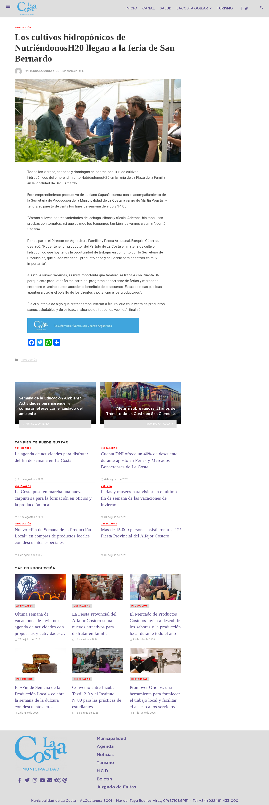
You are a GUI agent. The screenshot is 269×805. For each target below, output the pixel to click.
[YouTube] (42, 780)
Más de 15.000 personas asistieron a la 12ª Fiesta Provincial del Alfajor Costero (141, 533)
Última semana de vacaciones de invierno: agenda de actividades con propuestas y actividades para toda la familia (39, 623)
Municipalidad (111, 739)
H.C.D (102, 771)
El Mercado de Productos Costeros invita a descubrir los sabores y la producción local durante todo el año (155, 623)
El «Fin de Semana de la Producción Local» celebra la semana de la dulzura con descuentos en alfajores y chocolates (40, 697)
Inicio (131, 8)
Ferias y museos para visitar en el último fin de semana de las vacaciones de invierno (139, 498)
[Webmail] (64, 780)
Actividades (23, 448)
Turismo (225, 8)
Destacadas (23, 486)
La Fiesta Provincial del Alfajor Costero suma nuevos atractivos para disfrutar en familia (94, 623)
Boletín (104, 779)
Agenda (105, 747)
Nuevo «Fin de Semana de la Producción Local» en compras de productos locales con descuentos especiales (53, 536)
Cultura (106, 486)
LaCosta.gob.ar (192, 8)
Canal (148, 8)
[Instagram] (35, 780)
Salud (165, 8)
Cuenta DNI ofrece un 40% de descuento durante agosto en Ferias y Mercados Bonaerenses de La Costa (139, 460)
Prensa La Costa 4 (41, 71)
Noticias (105, 755)
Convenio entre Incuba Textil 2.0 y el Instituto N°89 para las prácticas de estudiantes (96, 697)
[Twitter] (27, 780)
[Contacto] (49, 780)
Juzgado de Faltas (116, 787)
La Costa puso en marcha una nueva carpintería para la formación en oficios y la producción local (53, 498)
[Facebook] (19, 780)
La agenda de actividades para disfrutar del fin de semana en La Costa (51, 457)
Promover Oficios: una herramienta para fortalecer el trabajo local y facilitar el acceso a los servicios (155, 697)
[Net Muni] (57, 780)
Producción (23, 27)
